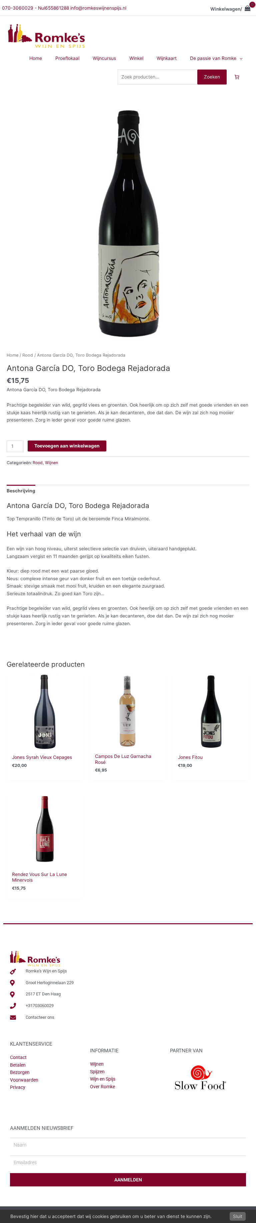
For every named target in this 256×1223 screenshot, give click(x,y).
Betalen (18, 1065)
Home (12, 355)
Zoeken (212, 77)
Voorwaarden (24, 1080)
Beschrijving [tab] (21, 490)
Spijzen (97, 1071)
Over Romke (102, 1086)
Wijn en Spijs (102, 1079)
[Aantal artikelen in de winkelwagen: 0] (236, 77)
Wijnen (51, 462)
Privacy (17, 1087)
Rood (27, 355)
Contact (18, 1057)
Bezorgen (20, 1072)
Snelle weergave (45, 744)
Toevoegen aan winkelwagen (67, 445)
